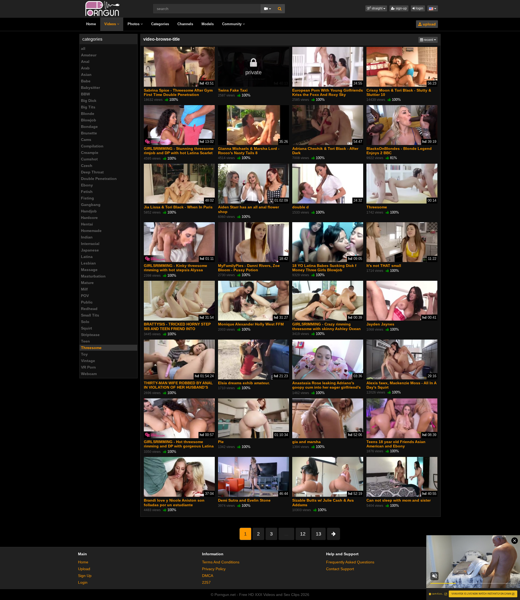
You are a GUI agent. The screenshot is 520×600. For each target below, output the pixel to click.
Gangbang (90, 204)
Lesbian (88, 263)
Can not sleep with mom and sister (398, 500)
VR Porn (88, 367)
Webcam (89, 374)
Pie (221, 442)
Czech (86, 165)
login (419, 8)
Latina (87, 256)
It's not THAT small (383, 265)
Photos (134, 24)
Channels (185, 24)
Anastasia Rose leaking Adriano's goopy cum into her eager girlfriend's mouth (326, 387)
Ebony (87, 185)
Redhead (89, 309)
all (83, 48)
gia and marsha (306, 442)
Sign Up (85, 575)
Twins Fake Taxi (233, 90)
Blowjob (88, 120)
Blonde (87, 113)
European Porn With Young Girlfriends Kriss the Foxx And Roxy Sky (327, 92)
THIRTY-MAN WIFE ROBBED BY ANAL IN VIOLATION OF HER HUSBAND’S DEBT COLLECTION (178, 387)
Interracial (90, 243)
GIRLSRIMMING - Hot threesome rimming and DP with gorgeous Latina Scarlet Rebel (179, 446)
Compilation (92, 146)
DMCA (207, 575)
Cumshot (89, 159)
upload (429, 24)
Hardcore (89, 217)
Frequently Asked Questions (350, 562)
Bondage (89, 126)
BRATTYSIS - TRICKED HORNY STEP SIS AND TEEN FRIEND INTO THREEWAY (177, 328)
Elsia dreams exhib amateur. (244, 383)
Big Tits (88, 107)
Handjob (89, 211)
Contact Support (340, 569)
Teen (85, 341)
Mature (87, 282)
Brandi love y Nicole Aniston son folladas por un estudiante (174, 502)
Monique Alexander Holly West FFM (251, 324)
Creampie (89, 152)
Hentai (87, 224)
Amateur (88, 55)
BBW (85, 94)
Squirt (86, 328)
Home (91, 24)
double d (300, 207)
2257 (206, 582)
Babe (85, 81)
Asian (86, 74)
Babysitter (90, 87)
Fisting (87, 198)
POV (85, 295)
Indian (87, 237)
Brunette (89, 133)
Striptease (90, 335)
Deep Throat (92, 172)
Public (87, 302)
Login (82, 582)
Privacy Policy (214, 569)
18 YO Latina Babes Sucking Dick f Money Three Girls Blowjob (324, 267)
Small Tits (90, 315)
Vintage (88, 361)
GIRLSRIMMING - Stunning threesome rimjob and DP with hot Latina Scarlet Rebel (179, 152)
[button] (376, 8)
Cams (86, 139)
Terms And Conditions (220, 562)
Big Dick (88, 100)
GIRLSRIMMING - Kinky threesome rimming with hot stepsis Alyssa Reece (175, 269)
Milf (84, 289)
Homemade (91, 230)
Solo (85, 322)
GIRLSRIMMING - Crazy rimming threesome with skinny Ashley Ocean (326, 326)
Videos (110, 24)
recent (430, 40)
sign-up (401, 8)
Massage (89, 269)
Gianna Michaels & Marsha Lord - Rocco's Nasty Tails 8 (249, 150)
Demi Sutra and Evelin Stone (244, 500)
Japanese (90, 250)
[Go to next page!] (333, 534)
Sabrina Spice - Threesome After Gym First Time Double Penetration (178, 92)
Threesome (91, 348)
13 (318, 534)
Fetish (87, 191)
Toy (84, 354)
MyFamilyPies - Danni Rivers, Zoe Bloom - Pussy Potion (249, 267)
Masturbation (93, 276)
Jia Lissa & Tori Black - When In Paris (178, 207)
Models (208, 24)
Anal (85, 61)
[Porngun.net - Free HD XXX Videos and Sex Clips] (102, 8)
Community (232, 24)
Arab (85, 68)
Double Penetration (99, 178)
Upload (84, 569)
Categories (160, 24)
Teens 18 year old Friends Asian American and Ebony (395, 444)
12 (303, 534)
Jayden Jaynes (380, 324)
